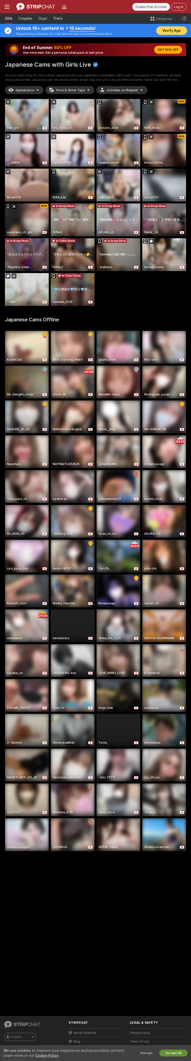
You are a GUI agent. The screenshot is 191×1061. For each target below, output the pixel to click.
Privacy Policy (140, 1033)
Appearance (24, 90)
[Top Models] (64, 6)
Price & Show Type (70, 90)
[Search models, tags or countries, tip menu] (184, 18)
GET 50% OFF (168, 49)
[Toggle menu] (7, 6)
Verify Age (171, 31)
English (16, 1037)
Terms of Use (139, 1041)
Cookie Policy (46, 1056)
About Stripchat (85, 1033)
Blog (77, 1041)
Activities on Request (122, 90)
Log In (178, 7)
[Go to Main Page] (35, 6)
